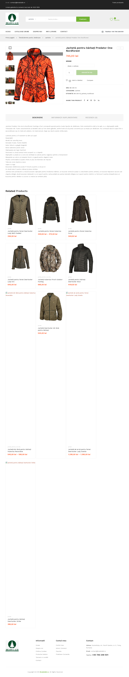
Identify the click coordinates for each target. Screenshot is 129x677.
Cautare (82, 19)
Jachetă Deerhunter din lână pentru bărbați (48, 329)
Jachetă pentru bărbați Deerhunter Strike (16, 620)
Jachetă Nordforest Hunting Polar (118, 48)
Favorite (58, 651)
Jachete (48, 37)
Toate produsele (117, 2)
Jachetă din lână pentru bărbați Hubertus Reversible (19, 450)
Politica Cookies (41, 651)
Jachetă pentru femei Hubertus (49, 231)
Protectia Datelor (42, 654)
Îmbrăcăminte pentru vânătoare (30, 37)
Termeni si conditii (42, 657)
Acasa (38, 645)
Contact (38, 660)
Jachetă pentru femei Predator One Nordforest (122, 48)
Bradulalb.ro (44, 672)
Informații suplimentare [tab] (64, 117)
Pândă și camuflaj (46, 277)
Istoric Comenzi (61, 648)
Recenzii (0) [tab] (91, 117)
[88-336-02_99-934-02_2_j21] (10, 68)
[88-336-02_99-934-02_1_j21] (10, 80)
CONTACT (64, 31)
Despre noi (39, 648)
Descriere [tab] (37, 117)
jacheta (84, 93)
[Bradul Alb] (12, 19)
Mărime (68, 61)
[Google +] (95, 100)
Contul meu (60, 645)
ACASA (8, 31)
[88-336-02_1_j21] (34, 75)
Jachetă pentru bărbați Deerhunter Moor (76, 281)
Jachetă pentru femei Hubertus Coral (79, 232)
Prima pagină (10, 37)
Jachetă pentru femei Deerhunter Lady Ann (20, 281)
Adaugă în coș (87, 72)
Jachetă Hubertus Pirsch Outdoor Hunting (50, 281)
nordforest (90, 93)
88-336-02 (77, 93)
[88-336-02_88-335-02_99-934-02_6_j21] (10, 92)
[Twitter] (87, 100)
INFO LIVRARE (51, 31)
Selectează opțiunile (15, 239)
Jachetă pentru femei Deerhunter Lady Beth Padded (20, 232)
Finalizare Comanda (62, 654)
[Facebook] (84, 100)
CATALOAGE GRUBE (22, 31)
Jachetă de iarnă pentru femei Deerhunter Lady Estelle (79, 450)
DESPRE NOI (37, 31)
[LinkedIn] (98, 100)
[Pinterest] (91, 100)
